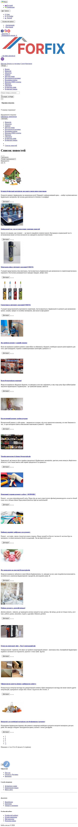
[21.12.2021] (11, 315)
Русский (9, 5)
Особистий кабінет (11, 815)
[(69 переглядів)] (13, 429)
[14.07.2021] (11, 618)
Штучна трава (10, 76)
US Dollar (9, 16)
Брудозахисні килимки (13, 78)
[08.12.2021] (11, 353)
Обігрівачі (8, 85)
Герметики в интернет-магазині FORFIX (16, 305)
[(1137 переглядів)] (13, 467)
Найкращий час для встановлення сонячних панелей (20, 229)
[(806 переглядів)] (13, 732)
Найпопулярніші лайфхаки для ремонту (15, 532)
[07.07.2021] (11, 656)
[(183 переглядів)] (13, 353)
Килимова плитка (11, 80)
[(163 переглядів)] (13, 391)
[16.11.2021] (11, 391)
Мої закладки (9, 819)
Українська (10, 7)
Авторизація (9, 25)
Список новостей (11, 145)
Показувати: (5, 161)
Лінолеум (8, 73)
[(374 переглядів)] (13, 277)
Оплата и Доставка (11, 774)
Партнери (8, 804)
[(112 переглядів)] (13, 656)
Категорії (4, 118)
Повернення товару (11, 788)
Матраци (8, 84)
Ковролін (8, 71)
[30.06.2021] (11, 694)
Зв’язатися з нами (11, 786)
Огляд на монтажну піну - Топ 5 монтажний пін (18, 646)
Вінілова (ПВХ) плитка (13, 82)
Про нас (7, 773)
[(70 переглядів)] (13, 694)
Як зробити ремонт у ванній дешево (14, 343)
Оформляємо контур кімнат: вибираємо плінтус (18, 684)
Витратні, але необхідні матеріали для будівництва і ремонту (23, 721)
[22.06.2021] (11, 732)
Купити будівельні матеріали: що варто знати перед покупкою (23, 191)
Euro (7, 14)
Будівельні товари (11, 89)
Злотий (8, 18)
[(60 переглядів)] (13, 618)
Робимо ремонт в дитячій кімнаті (13, 608)
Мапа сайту (9, 789)
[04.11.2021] (11, 467)
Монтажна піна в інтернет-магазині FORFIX (17, 267)
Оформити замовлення (9, 116)
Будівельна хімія (10, 87)
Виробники (9, 802)
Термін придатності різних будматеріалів (16, 456)
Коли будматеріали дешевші (11, 380)
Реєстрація (9, 27)
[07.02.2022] (11, 277)
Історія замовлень (11, 817)
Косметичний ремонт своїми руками (14, 418)
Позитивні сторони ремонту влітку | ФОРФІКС (18, 494)
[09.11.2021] (11, 429)
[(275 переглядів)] (13, 315)
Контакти (8, 776)
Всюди (7, 69)
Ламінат (7, 74)
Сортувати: (5, 157)
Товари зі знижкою (11, 805)
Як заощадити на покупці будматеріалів (15, 570)
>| (5, 743)
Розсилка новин (10, 821)
